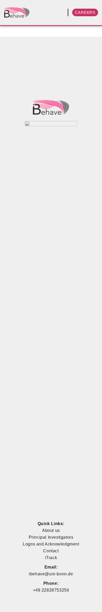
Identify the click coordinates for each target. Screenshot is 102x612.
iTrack (51, 557)
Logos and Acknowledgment (51, 544)
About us (51, 530)
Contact (51, 551)
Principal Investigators (51, 537)
